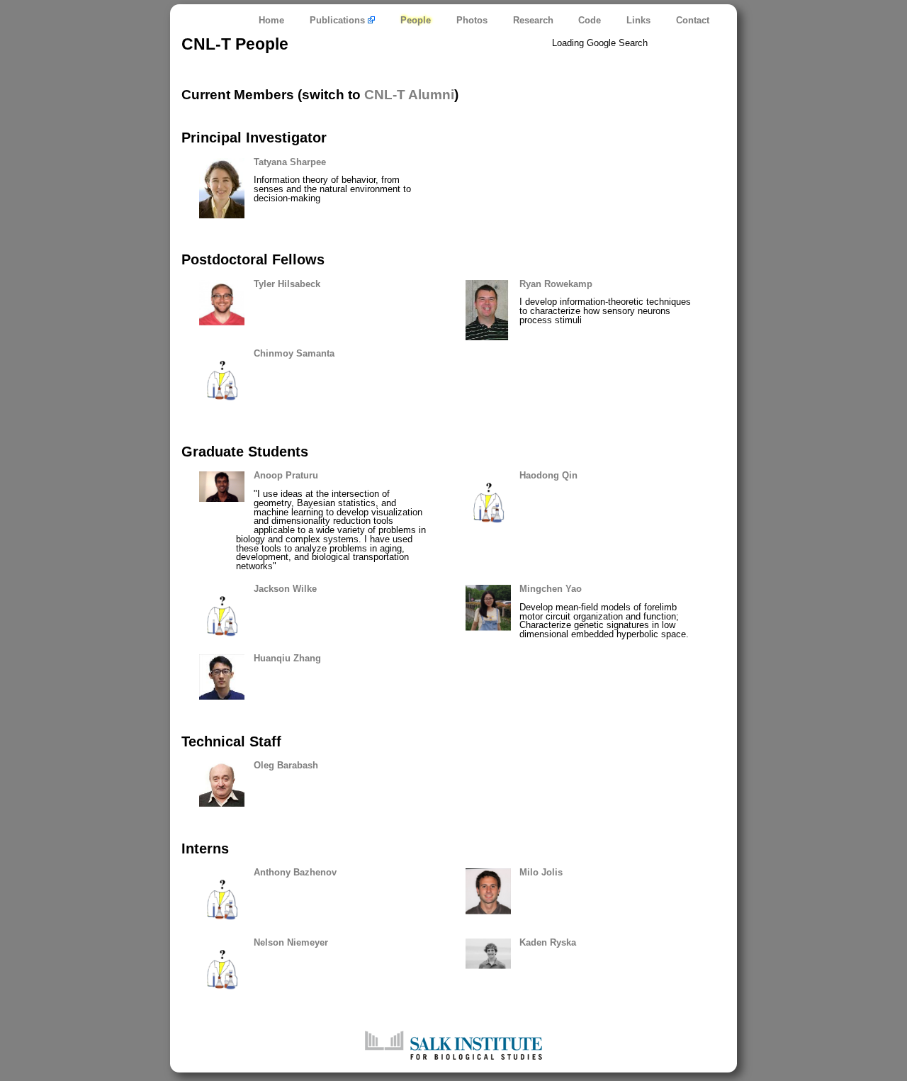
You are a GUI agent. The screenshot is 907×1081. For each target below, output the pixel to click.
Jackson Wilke (285, 588)
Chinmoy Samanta (294, 353)
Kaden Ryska (547, 942)
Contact (692, 20)
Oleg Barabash (286, 765)
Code (589, 20)
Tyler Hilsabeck (287, 284)
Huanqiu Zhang (287, 658)
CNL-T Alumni (409, 94)
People (415, 20)
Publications (339, 20)
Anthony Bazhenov (295, 872)
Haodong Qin (548, 475)
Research (533, 20)
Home (271, 20)
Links (638, 20)
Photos (472, 20)
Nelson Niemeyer (291, 942)
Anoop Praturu (286, 475)
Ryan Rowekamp (555, 284)
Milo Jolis (541, 872)
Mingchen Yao (550, 588)
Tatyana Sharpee (290, 162)
